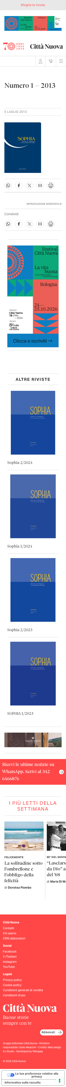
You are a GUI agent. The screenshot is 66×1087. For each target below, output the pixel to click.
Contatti (8, 928)
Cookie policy (12, 985)
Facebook (9, 951)
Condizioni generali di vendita (23, 990)
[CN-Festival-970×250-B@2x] (33, 23)
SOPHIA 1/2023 (20, 714)
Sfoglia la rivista (33, 5)
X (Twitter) (9, 957)
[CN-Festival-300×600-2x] (33, 296)
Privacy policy (12, 980)
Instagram (10, 962)
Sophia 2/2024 (19, 463)
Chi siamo (9, 933)
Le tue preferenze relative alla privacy (36, 1075)
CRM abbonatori (14, 938)
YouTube (9, 967)
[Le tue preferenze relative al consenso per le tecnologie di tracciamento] (59, 1080)
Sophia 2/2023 (19, 630)
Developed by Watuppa (29, 1051)
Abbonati (48, 1032)
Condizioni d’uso (14, 995)
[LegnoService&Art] (33, 740)
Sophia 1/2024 (19, 546)
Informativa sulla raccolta (23, 1082)
